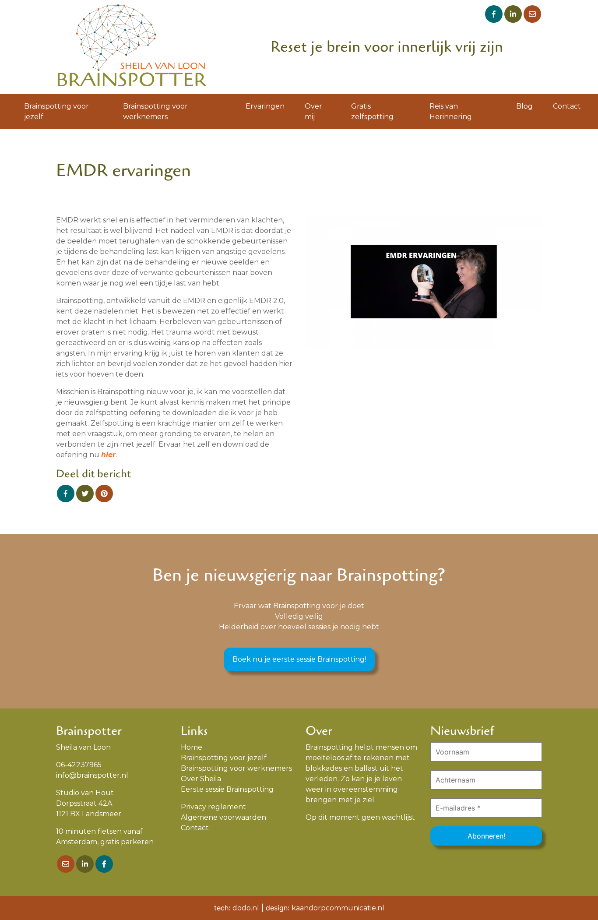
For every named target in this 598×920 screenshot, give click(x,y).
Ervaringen (265, 106)
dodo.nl (245, 908)
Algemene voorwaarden (223, 817)
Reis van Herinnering (450, 111)
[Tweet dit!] (85, 493)
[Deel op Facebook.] (65, 493)
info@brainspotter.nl (92, 775)
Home (191, 747)
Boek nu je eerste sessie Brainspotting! (299, 659)
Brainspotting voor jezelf (56, 111)
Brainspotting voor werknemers (155, 111)
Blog (524, 106)
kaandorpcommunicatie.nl (338, 908)
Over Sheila (201, 779)
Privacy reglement (213, 807)
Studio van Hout (85, 793)
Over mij (313, 111)
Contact (567, 106)
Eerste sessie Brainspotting (227, 789)
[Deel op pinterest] (104, 493)
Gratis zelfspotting (372, 111)
